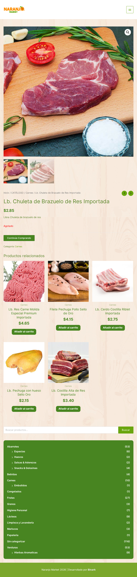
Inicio (6, 192)
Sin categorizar (16, 541)
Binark (92, 569)
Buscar (126, 430)
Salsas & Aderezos (25, 462)
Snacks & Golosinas (25, 468)
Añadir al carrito (24, 331)
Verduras (12, 547)
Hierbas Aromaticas (26, 552)
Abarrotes (13, 446)
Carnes (11, 480)
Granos (11, 504)
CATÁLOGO (17, 192)
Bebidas (12, 474)
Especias (19, 451)
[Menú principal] (129, 9)
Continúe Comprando (19, 238)
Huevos (18, 457)
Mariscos (12, 528)
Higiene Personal (17, 510)
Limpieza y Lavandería (20, 522)
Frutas (11, 497)
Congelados (14, 491)
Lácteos (12, 516)
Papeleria (12, 535)
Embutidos (20, 485)
